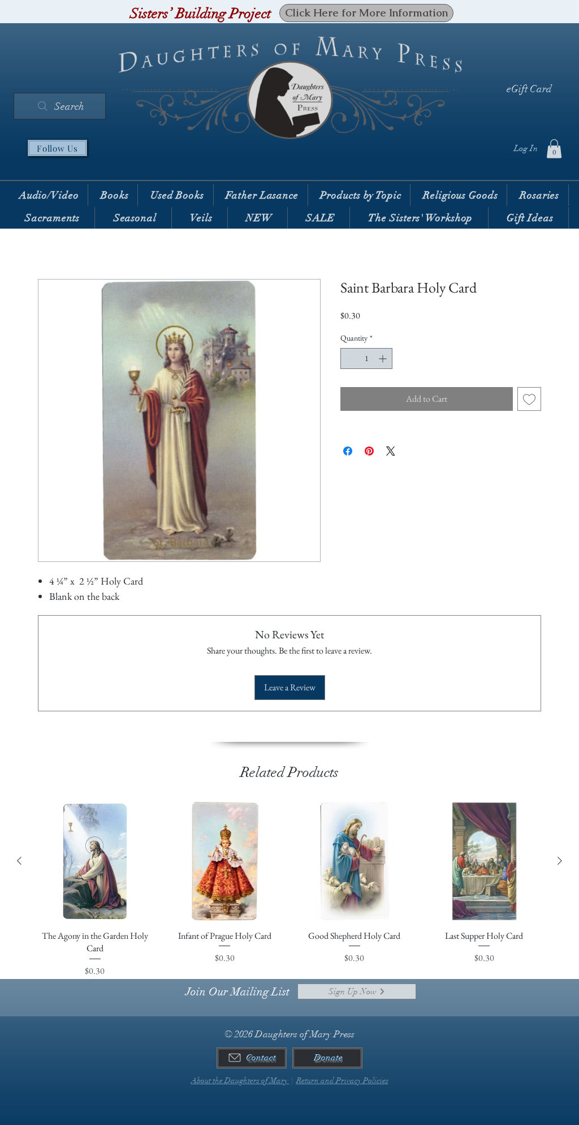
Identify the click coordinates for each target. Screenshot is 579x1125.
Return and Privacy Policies (342, 1080)
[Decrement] (349, 358)
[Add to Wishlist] (529, 399)
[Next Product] (560, 861)
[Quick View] (95, 861)
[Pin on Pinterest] (369, 451)
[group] (289, 889)
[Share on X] (390, 451)
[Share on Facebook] (348, 451)
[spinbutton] (366, 358)
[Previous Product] (19, 861)
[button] (554, 148)
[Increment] (384, 358)
